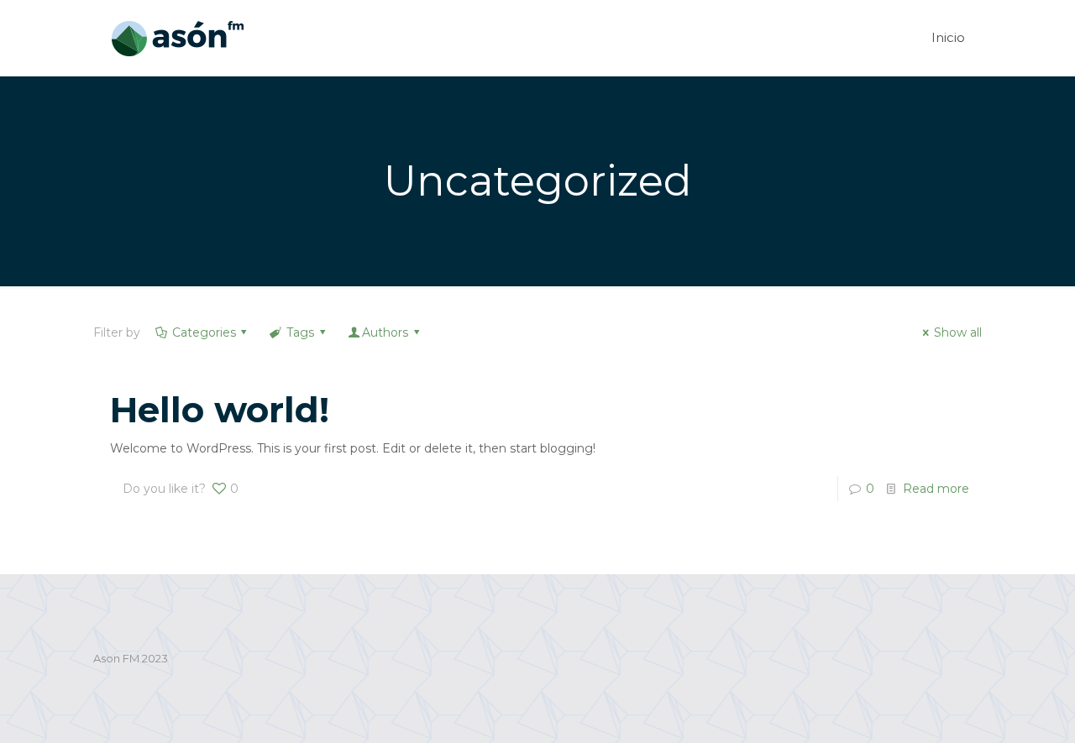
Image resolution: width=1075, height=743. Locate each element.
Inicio (948, 37)
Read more (936, 488)
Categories (204, 332)
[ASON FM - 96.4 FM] (177, 38)
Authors (385, 332)
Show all (958, 332)
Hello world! (219, 410)
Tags (300, 332)
